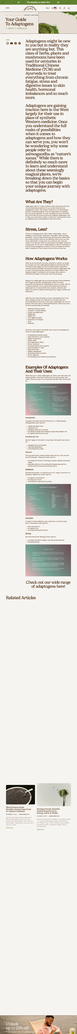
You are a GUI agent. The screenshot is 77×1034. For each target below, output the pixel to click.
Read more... (10, 828)
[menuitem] (7, 8)
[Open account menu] (64, 8)
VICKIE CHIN (11, 28)
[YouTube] (11, 43)
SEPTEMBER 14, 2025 (22, 28)
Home (6, 15)
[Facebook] (15, 43)
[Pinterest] (19, 43)
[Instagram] (7, 43)
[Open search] (60, 8)
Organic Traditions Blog (16, 15)
